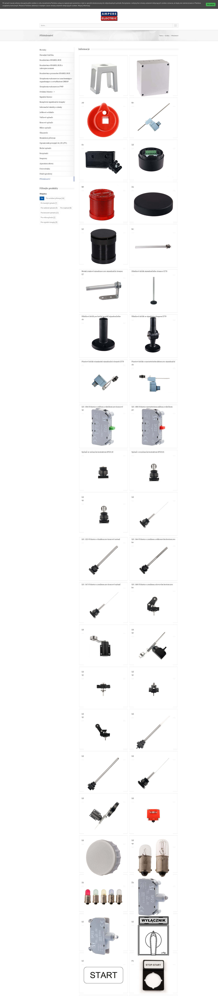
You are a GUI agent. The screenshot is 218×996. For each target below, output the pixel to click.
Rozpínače (44, 153)
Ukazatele (44, 133)
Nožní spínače (45, 148)
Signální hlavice (46, 97)
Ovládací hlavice (46, 91)
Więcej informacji (84, 6)
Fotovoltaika (45, 168)
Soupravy (43, 158)
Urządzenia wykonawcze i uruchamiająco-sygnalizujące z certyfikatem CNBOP (56, 80)
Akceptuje (210, 4)
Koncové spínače (46, 122)
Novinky (43, 50)
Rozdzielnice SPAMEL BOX (50, 60)
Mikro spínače (45, 127)
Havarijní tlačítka (47, 55)
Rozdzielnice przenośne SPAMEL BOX (55, 73)
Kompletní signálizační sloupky (52, 102)
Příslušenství (45, 179)
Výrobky (167, 35)
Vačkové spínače (46, 117)
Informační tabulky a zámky (51, 107)
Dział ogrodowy (46, 174)
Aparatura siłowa (46, 163)
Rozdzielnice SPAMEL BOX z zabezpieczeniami (51, 66)
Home (161, 35)
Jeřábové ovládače (47, 112)
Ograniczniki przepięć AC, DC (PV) (53, 143)
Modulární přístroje (48, 138)
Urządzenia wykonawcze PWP (51, 86)
